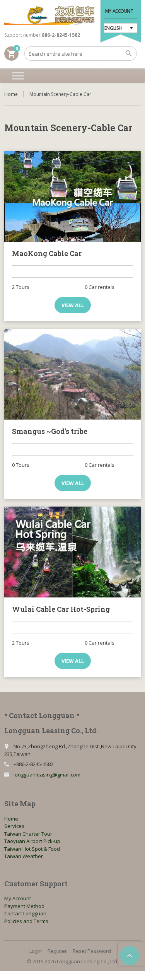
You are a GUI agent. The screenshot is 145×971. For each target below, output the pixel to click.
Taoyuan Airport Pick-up (32, 841)
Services (14, 826)
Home (11, 94)
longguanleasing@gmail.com (47, 774)
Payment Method (24, 906)
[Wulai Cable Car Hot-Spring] (72, 552)
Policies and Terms (26, 921)
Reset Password (92, 950)
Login (35, 950)
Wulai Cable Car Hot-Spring (61, 609)
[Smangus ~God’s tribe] (72, 374)
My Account (119, 11)
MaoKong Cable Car (47, 253)
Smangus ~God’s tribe (49, 431)
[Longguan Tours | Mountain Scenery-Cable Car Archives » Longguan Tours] (49, 15)
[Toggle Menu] (18, 75)
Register (57, 950)
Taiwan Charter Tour (28, 833)
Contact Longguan (25, 913)
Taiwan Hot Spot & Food (32, 848)
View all (72, 305)
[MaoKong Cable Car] (72, 196)
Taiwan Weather (23, 856)
